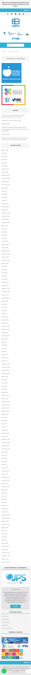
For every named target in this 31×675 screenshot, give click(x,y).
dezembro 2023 (6, 251)
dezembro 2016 (6, 515)
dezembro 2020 (6, 364)
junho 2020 (4, 383)
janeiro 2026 (5, 172)
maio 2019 (4, 424)
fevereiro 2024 (5, 244)
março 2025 (5, 203)
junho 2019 (4, 420)
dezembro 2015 (6, 552)
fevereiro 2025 (5, 207)
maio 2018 (4, 461)
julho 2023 (4, 266)
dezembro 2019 (6, 401)
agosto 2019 (5, 414)
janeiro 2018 (5, 474)
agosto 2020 (5, 376)
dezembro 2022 (6, 288)
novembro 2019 (6, 405)
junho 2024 (4, 232)
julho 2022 (4, 304)
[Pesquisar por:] (15, 45)
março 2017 (5, 505)
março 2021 (5, 354)
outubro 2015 (5, 559)
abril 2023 (4, 276)
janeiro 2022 (5, 323)
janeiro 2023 (5, 285)
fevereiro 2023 (5, 282)
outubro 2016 (5, 521)
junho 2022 (4, 307)
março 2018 (5, 468)
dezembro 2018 (6, 439)
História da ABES (5, 619)
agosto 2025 (5, 188)
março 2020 (5, 392)
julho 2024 (4, 229)
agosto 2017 (5, 490)
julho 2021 (4, 342)
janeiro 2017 (5, 512)
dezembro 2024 (6, 213)
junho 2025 (4, 194)
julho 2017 (4, 493)
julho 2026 (4, 153)
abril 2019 (4, 427)
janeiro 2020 (5, 398)
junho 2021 (4, 345)
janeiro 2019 (5, 436)
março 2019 (5, 430)
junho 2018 (4, 458)
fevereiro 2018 (5, 471)
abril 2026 (4, 163)
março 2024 (5, 241)
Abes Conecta (5, 625)
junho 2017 (4, 496)
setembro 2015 (6, 562)
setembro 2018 (6, 449)
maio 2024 (4, 235)
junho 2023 (4, 269)
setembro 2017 (6, 486)
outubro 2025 (5, 181)
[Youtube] (19, 14)
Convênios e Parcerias (7, 628)
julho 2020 (4, 379)
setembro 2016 (6, 524)
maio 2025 (4, 197)
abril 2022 (4, 313)
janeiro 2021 (5, 361)
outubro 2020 (5, 370)
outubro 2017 (5, 483)
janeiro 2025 (5, 210)
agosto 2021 (5, 339)
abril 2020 (4, 389)
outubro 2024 (5, 219)
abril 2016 (4, 540)
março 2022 (5, 317)
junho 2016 (4, 534)
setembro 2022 (6, 298)
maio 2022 (4, 310)
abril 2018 (4, 464)
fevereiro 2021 (5, 357)
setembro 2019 (6, 411)
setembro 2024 (6, 222)
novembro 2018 (6, 442)
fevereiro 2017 (5, 508)
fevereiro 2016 (5, 546)
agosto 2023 (5, 263)
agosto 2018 (5, 452)
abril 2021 (4, 351)
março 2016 (5, 543)
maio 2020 (4, 386)
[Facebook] (8, 14)
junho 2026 (4, 156)
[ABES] (15, 23)
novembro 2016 (6, 518)
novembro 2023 (6, 254)
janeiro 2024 (5, 247)
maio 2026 (4, 159)
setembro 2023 (6, 260)
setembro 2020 (6, 373)
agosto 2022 (5, 301)
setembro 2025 (6, 184)
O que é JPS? (15, 589)
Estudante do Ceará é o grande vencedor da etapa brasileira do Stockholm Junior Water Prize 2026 (15, 138)
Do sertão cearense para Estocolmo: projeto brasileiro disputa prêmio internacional (13, 116)
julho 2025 (4, 191)
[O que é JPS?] (15, 586)
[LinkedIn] (23, 14)
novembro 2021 (6, 329)
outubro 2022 (5, 295)
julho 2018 (4, 455)
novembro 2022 (6, 291)
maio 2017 (4, 499)
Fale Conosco (5, 616)
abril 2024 (4, 238)
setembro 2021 (6, 335)
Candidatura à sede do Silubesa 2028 (11, 120)
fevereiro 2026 (5, 169)
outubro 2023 (5, 257)
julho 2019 (4, 417)
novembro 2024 (6, 216)
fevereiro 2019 (5, 433)
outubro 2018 (5, 446)
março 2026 (5, 166)
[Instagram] (15, 14)
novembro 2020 (6, 367)
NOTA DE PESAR (6, 124)
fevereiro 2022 (5, 320)
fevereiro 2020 (5, 395)
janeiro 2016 (5, 549)
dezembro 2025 (6, 175)
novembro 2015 (6, 556)
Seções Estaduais (6, 622)
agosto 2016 (5, 527)
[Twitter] (11, 14)
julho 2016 (4, 530)
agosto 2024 (5, 225)
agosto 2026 (5, 150)
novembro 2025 (6, 178)
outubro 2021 (5, 332)
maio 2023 (4, 273)
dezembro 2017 (6, 477)
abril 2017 (4, 502)
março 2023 (5, 279)
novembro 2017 (6, 480)
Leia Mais (15, 606)
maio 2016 (4, 537)
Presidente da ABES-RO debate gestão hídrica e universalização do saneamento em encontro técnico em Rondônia (15, 129)
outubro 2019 (5, 408)
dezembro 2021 (6, 326)
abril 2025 (4, 200)
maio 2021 (4, 348)
